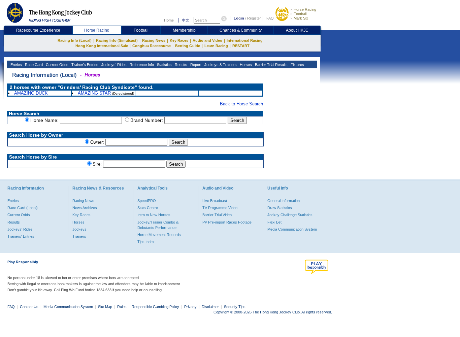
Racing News (153, 40)
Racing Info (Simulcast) (117, 40)
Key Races (179, 40)
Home (169, 20)
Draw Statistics (279, 208)
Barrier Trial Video (217, 215)
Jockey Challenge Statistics (290, 215)
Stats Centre (147, 208)
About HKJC (297, 30)
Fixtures (297, 65)
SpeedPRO (146, 201)
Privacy (190, 307)
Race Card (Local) (22, 208)
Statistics (164, 65)
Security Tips (234, 307)
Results (180, 65)
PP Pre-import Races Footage (227, 222)
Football (300, 14)
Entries (15, 65)
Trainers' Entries (20, 236)
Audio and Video (207, 40)
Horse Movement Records (159, 235)
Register (254, 18)
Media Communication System (292, 229)
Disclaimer (210, 307)
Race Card (33, 65)
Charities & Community (241, 30)
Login (239, 18)
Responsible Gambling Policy (155, 307)
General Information (283, 201)
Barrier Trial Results (271, 65)
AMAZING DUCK (31, 93)
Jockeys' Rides (113, 65)
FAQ (270, 18)
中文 (185, 20)
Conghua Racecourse (151, 46)
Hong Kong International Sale (101, 46)
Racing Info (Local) (75, 40)
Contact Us (29, 307)
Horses (245, 65)
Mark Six (301, 18)
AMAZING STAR (94, 93)
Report (195, 65)
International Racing (245, 40)
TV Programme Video (219, 208)
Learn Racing (216, 46)
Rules (122, 307)
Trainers (79, 236)
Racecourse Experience (38, 30)
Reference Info (141, 65)
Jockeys (79, 229)
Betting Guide (187, 46)
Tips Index (146, 242)
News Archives (84, 208)
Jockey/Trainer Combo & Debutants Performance (157, 225)
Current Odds (56, 65)
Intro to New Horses (153, 215)
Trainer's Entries (84, 65)
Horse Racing (305, 9)
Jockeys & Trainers (220, 65)
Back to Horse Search (241, 103)
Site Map (105, 307)
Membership (184, 30)
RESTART (241, 46)
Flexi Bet (274, 222)
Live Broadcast (214, 201)
